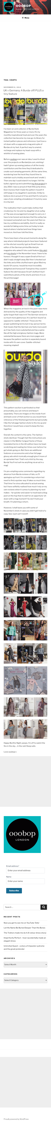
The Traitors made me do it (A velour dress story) (25, 933)
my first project (38, 184)
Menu (27, 18)
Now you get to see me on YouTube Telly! (21, 923)
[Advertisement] (25, 47)
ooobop (23, 6)
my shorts (11, 253)
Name (8, 877)
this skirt (43, 250)
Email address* (12, 866)
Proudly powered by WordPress (16, 1119)
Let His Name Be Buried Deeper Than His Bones (24, 928)
